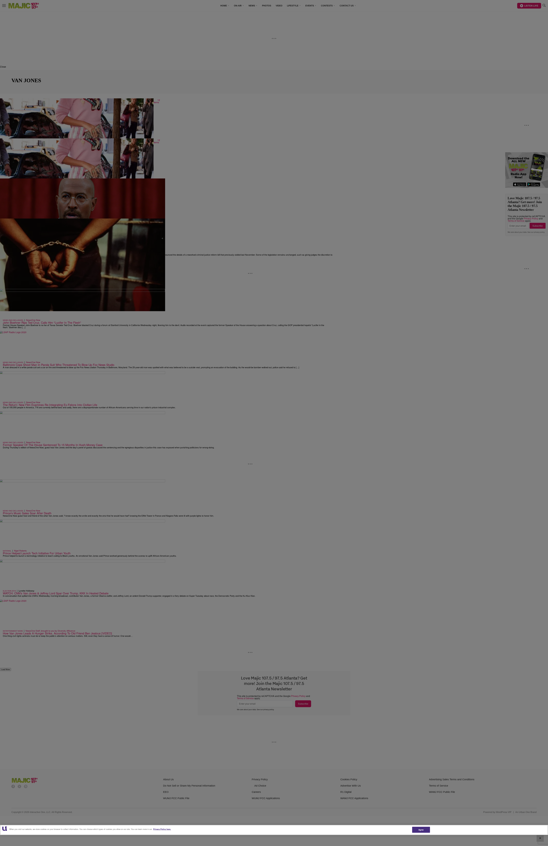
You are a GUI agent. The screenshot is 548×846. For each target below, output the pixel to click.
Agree (421, 829)
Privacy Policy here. (162, 829)
